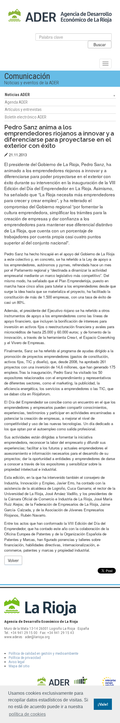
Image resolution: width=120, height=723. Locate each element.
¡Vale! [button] (103, 704)
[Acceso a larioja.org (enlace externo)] (60, 606)
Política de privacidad (25, 658)
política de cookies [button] (27, 714)
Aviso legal (17, 662)
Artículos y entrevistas (23, 109)
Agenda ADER (16, 102)
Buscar (99, 44)
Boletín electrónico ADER (25, 117)
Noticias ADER (17, 94)
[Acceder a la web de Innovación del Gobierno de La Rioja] (86, 683)
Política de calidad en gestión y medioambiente (43, 653)
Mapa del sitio (19, 666)
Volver (13, 560)
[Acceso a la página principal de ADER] (60, 16)
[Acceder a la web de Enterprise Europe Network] (109, 683)
